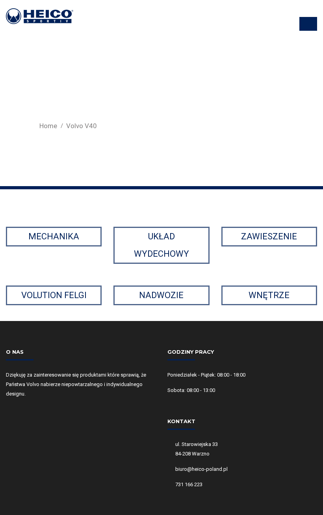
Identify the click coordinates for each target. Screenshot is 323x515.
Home (48, 126)
